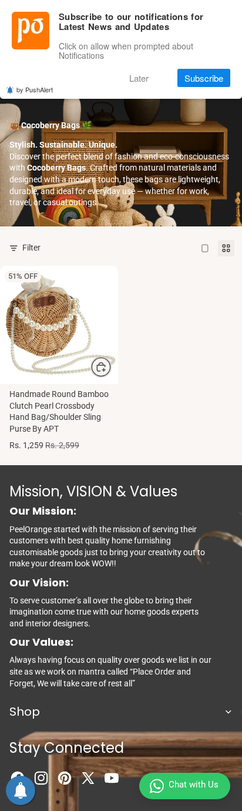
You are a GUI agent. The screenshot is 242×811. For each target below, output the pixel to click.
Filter (31, 247)
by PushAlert (34, 89)
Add (111, 366)
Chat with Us (194, 784)
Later (139, 78)
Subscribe (203, 78)
